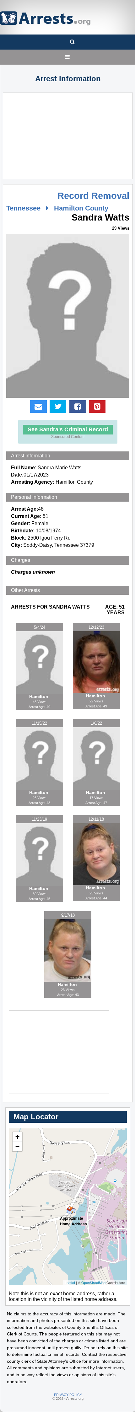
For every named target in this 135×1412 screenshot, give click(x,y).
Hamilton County (81, 208)
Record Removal (93, 196)
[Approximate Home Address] (68, 1207)
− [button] (17, 1146)
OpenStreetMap (93, 1282)
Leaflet (70, 1282)
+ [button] (17, 1137)
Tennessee (23, 208)
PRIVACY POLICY (68, 1395)
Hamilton (39, 696)
